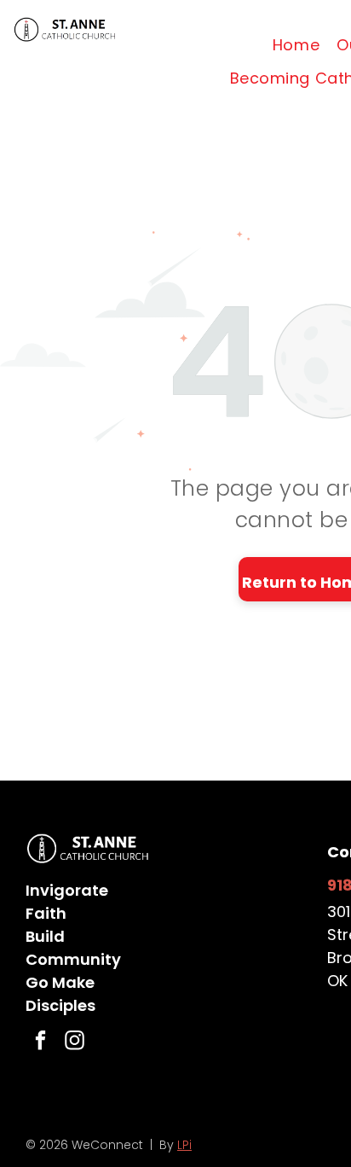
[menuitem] (296, 45)
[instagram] (74, 1042)
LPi (184, 1144)
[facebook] (40, 1042)
